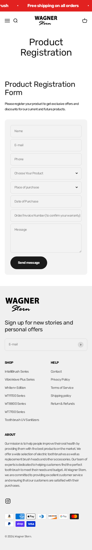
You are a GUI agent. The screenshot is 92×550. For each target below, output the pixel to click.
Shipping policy (61, 396)
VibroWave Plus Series (19, 380)
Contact (56, 372)
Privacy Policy (60, 380)
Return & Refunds (63, 404)
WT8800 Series (15, 404)
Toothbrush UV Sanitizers (22, 420)
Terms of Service (62, 388)
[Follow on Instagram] (8, 501)
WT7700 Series (15, 412)
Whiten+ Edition (15, 388)
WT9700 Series (15, 396)
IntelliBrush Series (17, 372)
